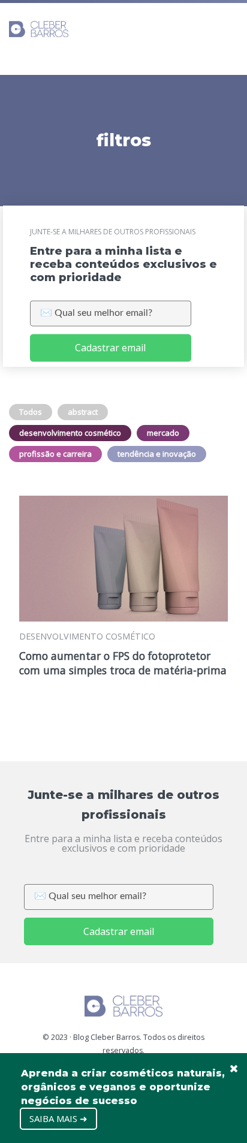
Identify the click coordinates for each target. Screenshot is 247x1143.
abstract (83, 411)
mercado (163, 432)
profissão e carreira (55, 453)
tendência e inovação (157, 453)
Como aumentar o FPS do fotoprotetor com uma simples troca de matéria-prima (123, 663)
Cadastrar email (110, 348)
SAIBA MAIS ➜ (58, 1118)
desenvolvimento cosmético (70, 432)
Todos (30, 411)
